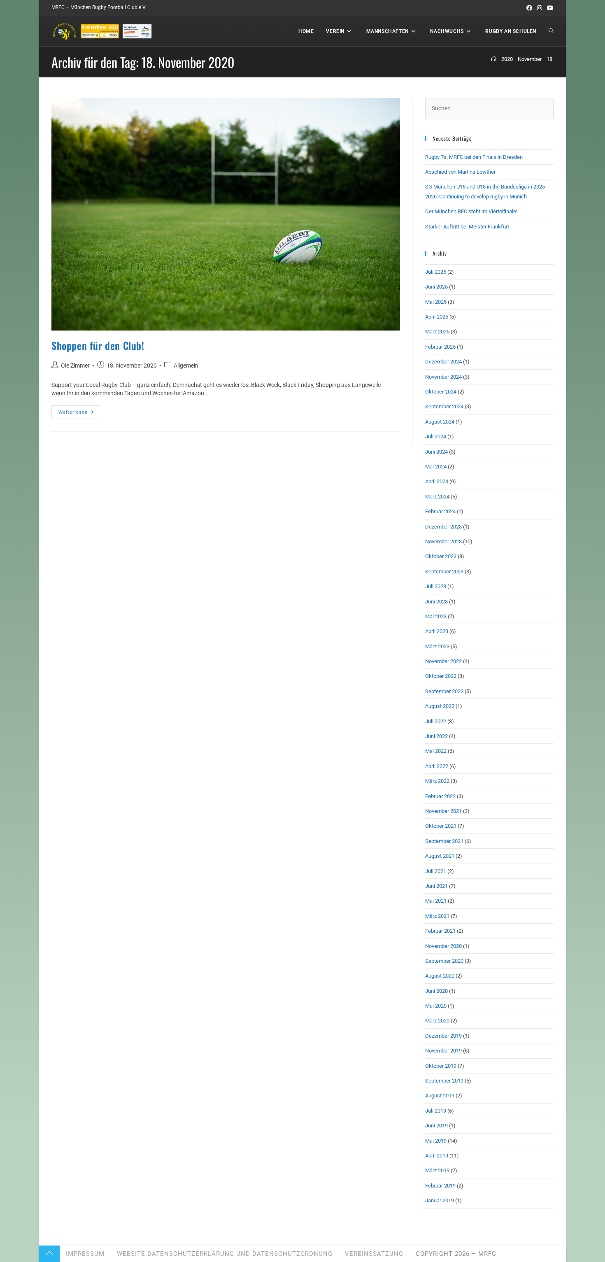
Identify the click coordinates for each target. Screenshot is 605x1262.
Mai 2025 (436, 302)
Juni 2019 (436, 1125)
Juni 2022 (436, 736)
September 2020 (444, 961)
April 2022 (436, 766)
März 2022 (437, 781)
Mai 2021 (436, 901)
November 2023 (443, 541)
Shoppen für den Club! (97, 345)
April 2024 (436, 481)
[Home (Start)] (493, 59)
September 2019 (444, 1081)
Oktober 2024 (440, 392)
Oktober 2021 (440, 826)
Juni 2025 (436, 287)
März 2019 (437, 1170)
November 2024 (443, 377)
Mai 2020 (436, 1006)
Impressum (85, 1253)
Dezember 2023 (443, 527)
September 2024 (444, 406)
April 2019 (436, 1156)
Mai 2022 (436, 751)
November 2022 (443, 661)
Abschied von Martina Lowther (460, 172)
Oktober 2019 (440, 1066)
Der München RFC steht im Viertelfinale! (471, 211)
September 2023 (444, 571)
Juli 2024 (435, 436)
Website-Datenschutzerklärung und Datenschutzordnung (225, 1253)
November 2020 (443, 946)
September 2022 (444, 691)
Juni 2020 (436, 991)
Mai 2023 (436, 616)
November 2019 (443, 1051)
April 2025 (436, 317)
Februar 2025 (440, 347)
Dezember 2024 (443, 362)
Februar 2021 (440, 931)
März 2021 (437, 916)
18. (550, 59)
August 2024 (439, 422)
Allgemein (186, 365)
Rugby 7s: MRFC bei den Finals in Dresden (474, 157)
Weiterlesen (79, 414)
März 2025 (437, 331)
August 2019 (439, 1095)
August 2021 (439, 856)
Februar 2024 (440, 511)
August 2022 (439, 706)
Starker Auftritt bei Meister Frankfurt (467, 227)
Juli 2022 (435, 721)
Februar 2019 (440, 1186)
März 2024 (437, 497)
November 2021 (443, 811)
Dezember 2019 (443, 1036)
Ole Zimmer (75, 365)
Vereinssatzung (374, 1253)
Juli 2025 (435, 272)
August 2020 (439, 976)
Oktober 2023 (440, 556)
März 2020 (437, 1021)
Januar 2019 (439, 1200)
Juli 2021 (435, 871)
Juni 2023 (436, 601)
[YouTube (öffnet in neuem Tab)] (549, 8)
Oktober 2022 (440, 676)
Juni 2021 (436, 886)
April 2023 (436, 631)
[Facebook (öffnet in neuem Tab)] (529, 8)
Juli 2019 (435, 1111)
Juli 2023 (435, 586)
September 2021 (444, 841)
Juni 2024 (436, 452)
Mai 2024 (436, 466)
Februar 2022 (440, 796)
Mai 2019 (436, 1141)
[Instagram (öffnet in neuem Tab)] (539, 8)
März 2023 (437, 646)
